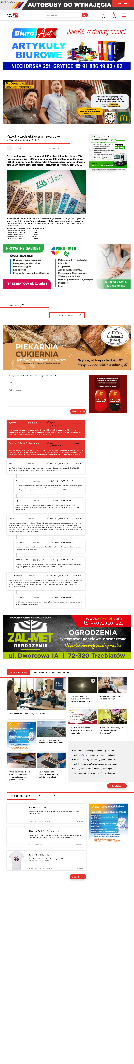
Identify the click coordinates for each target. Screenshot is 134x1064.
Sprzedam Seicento (37, 807)
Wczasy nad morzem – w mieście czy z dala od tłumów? (51, 741)
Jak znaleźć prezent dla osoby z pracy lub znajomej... (95, 755)
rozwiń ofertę (123, 3)
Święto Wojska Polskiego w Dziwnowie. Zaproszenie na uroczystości (81, 730)
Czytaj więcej (117, 786)
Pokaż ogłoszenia (78, 876)
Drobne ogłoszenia (21, 795)
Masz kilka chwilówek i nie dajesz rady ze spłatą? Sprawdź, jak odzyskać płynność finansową (19, 775)
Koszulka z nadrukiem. (39, 854)
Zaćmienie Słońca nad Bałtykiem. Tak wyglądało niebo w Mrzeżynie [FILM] (80, 699)
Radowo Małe (50, 673)
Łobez (41, 673)
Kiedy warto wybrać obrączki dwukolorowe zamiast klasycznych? (111, 730)
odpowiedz (77, 423)
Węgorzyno (67, 673)
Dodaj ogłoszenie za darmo (48, 796)
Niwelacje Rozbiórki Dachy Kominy (44, 831)
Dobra (35, 673)
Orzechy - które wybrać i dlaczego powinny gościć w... (95, 759)
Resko (59, 673)
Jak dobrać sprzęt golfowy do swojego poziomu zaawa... (96, 764)
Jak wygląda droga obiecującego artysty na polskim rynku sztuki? (48, 774)
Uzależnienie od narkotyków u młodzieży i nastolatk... (95, 750)
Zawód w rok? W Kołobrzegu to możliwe (27, 713)
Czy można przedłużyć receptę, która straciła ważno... (95, 773)
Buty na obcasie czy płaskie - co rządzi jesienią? (111, 697)
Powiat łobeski (18, 672)
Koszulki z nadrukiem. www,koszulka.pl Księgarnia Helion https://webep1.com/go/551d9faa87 (47, 860)
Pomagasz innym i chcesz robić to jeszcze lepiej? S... (95, 768)
